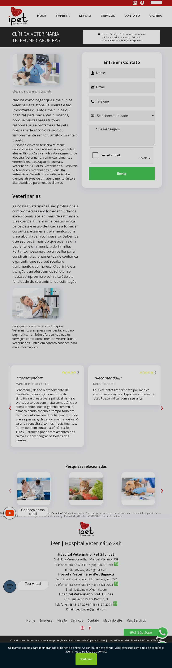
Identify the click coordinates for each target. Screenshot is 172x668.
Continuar (86, 659)
